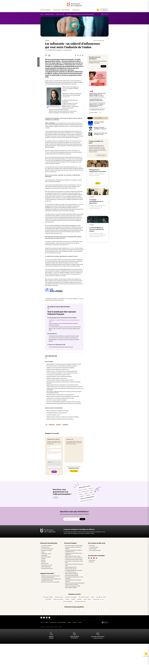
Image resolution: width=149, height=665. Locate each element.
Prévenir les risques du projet (70, 572)
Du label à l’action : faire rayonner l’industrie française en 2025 (60, 398)
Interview (47, 40)
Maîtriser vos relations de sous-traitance (73, 556)
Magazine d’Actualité (66, 9)
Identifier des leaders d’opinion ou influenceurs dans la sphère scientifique (63, 417)
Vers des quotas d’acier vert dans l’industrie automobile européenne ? (62, 365)
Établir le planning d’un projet (70, 567)
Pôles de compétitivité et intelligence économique (58, 410)
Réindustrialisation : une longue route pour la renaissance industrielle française (64, 364)
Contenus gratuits (75, 9)
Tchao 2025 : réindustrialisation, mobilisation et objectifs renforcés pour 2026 (63, 401)
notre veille (69, 126)
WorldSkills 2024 (59, 196)
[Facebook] (89, 558)
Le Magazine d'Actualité (49, 14)
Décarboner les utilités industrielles (71, 575)
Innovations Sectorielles (60, 14)
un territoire (71, 248)
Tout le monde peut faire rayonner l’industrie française (61, 313)
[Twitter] (91, 558)
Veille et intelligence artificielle (71, 587)
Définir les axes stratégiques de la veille (72, 586)
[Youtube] (94, 558)
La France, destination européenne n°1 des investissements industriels (62, 373)
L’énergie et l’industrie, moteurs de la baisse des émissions (59, 376)
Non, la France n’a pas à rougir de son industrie (57, 400)
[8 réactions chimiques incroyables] (90, 123)
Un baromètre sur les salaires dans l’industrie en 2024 (58, 374)
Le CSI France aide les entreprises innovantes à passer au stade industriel (65, 326)
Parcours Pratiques (56, 9)
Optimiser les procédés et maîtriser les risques (73, 545)
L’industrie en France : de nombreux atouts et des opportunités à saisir (62, 371)
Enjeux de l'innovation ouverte (53, 415)
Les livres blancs (92, 545)
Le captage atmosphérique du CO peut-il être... (96, 201)
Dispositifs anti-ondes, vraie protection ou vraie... (100, 134)
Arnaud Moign (59, 50)
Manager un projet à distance (70, 568)
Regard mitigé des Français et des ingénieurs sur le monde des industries (62, 385)
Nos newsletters (92, 560)
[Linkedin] (96, 558)
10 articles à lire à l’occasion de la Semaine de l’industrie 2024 (60, 380)
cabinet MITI (65, 88)
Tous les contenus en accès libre (95, 550)
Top (42, 609)
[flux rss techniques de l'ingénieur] (83, 55)
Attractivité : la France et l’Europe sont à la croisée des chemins (60, 394)
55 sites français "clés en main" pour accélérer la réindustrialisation (63, 337)
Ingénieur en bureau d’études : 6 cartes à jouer (57, 378)
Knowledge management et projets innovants (57, 412)
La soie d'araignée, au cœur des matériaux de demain (96, 229)
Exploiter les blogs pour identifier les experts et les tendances (60, 419)
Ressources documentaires (45, 9)
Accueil (41, 14)
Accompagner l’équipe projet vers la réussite (73, 570)
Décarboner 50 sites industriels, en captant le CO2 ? (58, 369)
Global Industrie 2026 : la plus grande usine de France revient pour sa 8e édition (64, 403)
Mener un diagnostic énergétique (71, 573)
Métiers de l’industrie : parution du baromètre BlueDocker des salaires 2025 (63, 396)
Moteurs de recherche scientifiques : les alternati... (100, 128)
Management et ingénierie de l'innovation (97, 170)
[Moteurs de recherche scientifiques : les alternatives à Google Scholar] (90, 128)
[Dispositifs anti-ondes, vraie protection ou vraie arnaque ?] (90, 134)
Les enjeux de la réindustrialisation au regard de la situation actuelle (64, 336)
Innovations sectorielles (67, 50)
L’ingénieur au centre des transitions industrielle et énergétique (60, 367)
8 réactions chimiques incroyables (99, 122)
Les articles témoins (93, 548)
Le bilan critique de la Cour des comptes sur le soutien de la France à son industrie (64, 386)
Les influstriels (66, 96)
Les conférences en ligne (93, 547)
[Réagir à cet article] (37, 65)
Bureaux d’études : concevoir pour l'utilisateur (73, 557)
